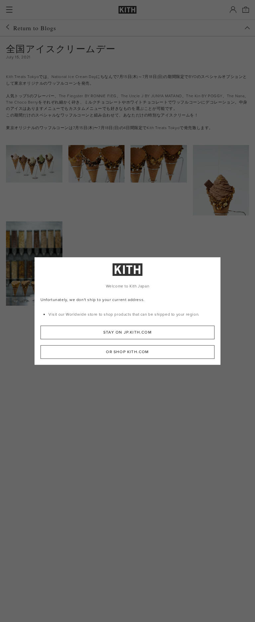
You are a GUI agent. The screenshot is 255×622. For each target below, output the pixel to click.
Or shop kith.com (127, 352)
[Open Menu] (9, 9)
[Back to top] (247, 28)
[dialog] (127, 311)
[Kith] (127, 10)
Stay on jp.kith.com (127, 332)
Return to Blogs (34, 28)
